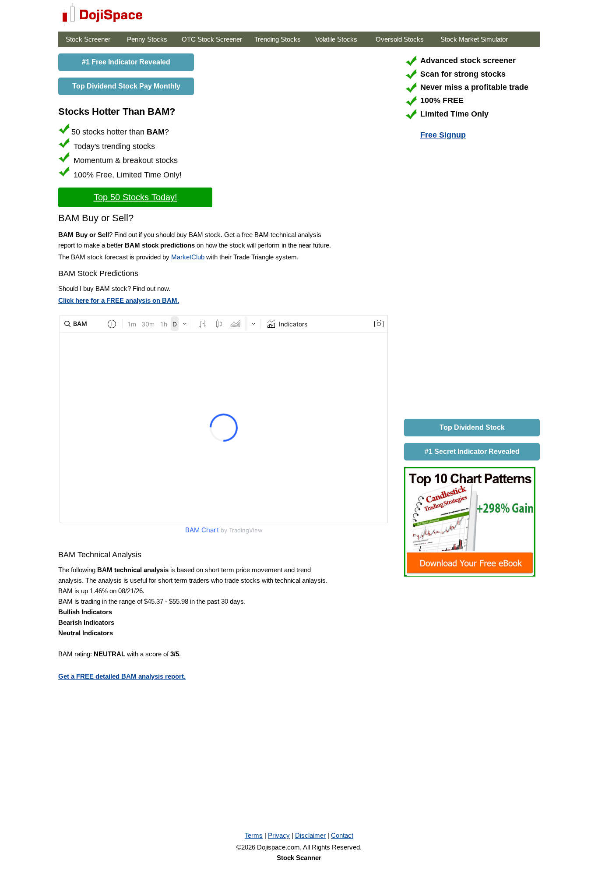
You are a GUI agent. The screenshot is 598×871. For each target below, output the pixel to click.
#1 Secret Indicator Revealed (472, 451)
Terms (254, 835)
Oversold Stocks (400, 39)
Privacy (279, 835)
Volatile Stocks (336, 39)
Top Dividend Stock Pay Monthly (126, 86)
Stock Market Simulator (474, 39)
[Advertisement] (469, 280)
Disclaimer (310, 835)
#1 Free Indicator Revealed (126, 62)
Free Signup (443, 135)
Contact (342, 835)
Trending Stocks (277, 39)
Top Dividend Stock (472, 427)
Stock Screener (88, 39)
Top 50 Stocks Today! (135, 197)
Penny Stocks (147, 39)
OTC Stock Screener (212, 39)
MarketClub (187, 257)
